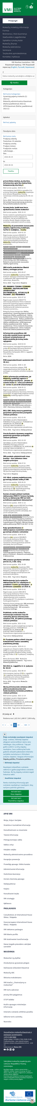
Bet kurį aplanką (9, 122)
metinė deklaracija (17, 515)
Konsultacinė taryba (11, 893)
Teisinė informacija (11, 835)
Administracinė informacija (14, 869)
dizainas (6, 247)
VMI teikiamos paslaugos (13, 929)
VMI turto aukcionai (11, 990)
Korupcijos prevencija (12, 859)
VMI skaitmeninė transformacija (16, 939)
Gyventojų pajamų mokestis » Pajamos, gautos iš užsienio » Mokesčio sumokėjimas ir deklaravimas (18, 554)
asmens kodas (15, 403)
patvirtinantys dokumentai (23, 547)
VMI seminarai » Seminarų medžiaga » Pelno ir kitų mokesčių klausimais (18, 605)
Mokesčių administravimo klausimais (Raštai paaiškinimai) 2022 (17, 102)
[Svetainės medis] (32, 4)
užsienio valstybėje (23, 549)
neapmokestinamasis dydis (10, 549)
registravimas (26, 247)
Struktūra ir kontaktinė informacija (17, 825)
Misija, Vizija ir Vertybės (12, 820)
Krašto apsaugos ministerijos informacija (15, 1005)
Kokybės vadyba (10, 849)
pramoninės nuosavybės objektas (12, 255)
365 (25, 725)
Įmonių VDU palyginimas (13, 994)
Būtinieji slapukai (12, 763)
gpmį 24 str (26, 515)
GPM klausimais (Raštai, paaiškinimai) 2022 (17, 107)
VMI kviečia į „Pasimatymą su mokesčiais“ (15, 983)
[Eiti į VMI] (12, 8)
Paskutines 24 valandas (12, 141)
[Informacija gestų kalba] (27, 8)
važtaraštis (12, 401)
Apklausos (7, 903)
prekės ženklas (25, 255)
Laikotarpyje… (9, 151)
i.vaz (12, 400)
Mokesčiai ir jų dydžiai (12, 958)
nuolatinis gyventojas (9, 547)
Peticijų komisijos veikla (13, 840)
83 (19, 725)
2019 (17, 659)
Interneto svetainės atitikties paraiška (18, 1012)
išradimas (12, 247)
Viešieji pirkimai (26, 430)
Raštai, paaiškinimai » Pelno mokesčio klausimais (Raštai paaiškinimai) (18, 317)
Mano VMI (17, 1047)
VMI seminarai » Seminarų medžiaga (16, 608)
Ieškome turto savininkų (13, 1017)
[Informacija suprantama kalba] (31, 8)
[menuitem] (16, 27)
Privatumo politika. (23, 759)
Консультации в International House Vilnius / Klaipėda (18, 923)
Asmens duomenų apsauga (14, 879)
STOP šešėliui (9, 999)
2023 (9, 283)
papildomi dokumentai (15, 517)
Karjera (6, 889)
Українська (29, 67)
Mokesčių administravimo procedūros (18, 854)
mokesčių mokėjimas (19, 258)
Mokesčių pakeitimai (10, 662)
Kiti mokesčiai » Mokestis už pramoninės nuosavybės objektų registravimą (16, 262)
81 (11, 725)
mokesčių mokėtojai (9, 256)
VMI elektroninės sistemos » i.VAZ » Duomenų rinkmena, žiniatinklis (17, 406)
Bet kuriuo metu (9, 136)
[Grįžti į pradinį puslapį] (3, 72)
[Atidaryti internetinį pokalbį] (32, 1101)
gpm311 (6, 550)
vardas (5, 401)
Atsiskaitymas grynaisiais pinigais (16, 963)
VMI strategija (9, 898)
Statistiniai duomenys (12, 874)
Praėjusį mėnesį (9, 146)
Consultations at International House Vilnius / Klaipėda (18, 916)
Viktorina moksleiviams (12, 977)
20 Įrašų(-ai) (7, 714)
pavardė (29, 400)
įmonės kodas (7, 403)
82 (15, 725)
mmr (16, 400)
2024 (9, 200)
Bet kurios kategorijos (11, 94)
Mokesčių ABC (9, 972)
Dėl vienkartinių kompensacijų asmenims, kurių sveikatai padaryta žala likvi (17, 203)
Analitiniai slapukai (13, 778)
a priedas (6, 517)
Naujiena (24, 283)
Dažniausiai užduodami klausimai (16, 968)
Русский (21, 67)
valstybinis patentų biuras (10, 248)
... (8, 725)
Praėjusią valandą (10, 138)
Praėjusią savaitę (9, 143)
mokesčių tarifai (8, 258)
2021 (9, 430)
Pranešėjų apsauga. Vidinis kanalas (17, 864)
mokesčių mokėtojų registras (23, 401)
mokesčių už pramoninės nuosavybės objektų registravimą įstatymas (18, 253)
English (14, 67)
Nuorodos (7, 1021)
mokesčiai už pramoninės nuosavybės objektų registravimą (18, 250)
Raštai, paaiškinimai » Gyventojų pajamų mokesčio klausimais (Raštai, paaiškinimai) (18, 313)
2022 (6, 99)
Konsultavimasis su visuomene (15, 830)
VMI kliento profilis (11, 934)
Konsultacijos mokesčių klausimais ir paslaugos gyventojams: (18, 1033)
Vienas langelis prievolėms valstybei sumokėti (17, 945)
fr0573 (5, 515)
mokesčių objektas (20, 256)
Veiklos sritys (9, 844)
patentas (18, 247)
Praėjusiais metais (10, 148)
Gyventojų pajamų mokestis (15, 96)
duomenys (6, 400)
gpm (10, 515)
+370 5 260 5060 (10, 1037)
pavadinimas (22, 400)
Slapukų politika (9, 759)
